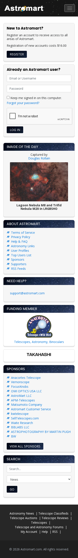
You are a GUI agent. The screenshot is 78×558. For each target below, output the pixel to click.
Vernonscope (20, 382)
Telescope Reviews (55, 518)
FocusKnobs (19, 386)
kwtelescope (20, 414)
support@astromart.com (27, 293)
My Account (29, 532)
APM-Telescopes (23, 400)
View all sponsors (25, 446)
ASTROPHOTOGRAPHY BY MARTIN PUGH (41, 432)
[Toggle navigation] (69, 8)
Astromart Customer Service (31, 409)
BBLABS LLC (20, 427)
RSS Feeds (18, 269)
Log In (15, 130)
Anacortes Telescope (26, 378)
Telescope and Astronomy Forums (39, 527)
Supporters (18, 264)
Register (17, 54)
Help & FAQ (19, 241)
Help (45, 532)
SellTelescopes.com (25, 418)
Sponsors (17, 259)
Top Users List (21, 255)
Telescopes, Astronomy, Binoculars (39, 342)
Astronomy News (22, 513)
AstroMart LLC (21, 396)
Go (12, 489)
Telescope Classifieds (53, 513)
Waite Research (22, 423)
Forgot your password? (23, 103)
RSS (55, 532)
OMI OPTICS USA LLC (26, 391)
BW (13, 436)
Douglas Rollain (39, 158)
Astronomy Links (23, 246)
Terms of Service (23, 232)
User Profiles (20, 250)
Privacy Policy (20, 237)
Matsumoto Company (26, 404)
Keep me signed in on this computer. (36, 98)
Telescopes (39, 522)
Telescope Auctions (23, 518)
